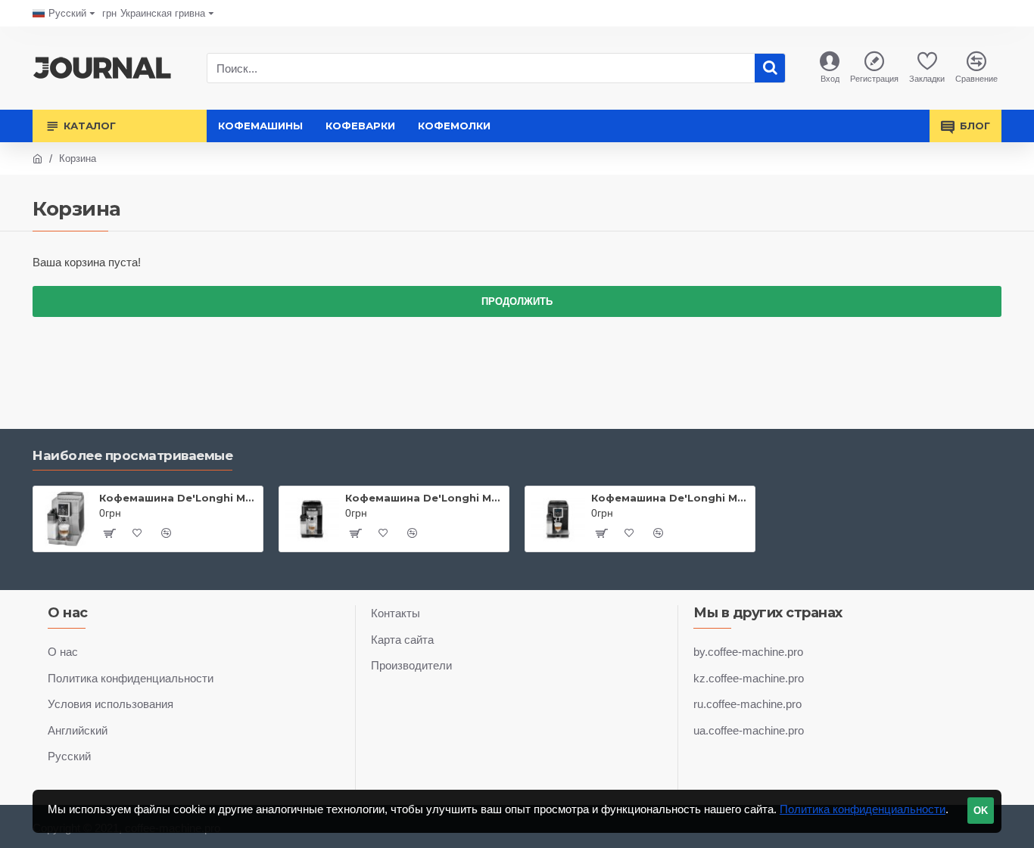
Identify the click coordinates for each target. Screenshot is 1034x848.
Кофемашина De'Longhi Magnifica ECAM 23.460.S (178, 498)
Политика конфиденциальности (862, 809)
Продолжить (517, 301)
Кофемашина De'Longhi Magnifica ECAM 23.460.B (670, 498)
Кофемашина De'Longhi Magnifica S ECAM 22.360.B (424, 498)
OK (980, 810)
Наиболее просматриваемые (132, 455)
